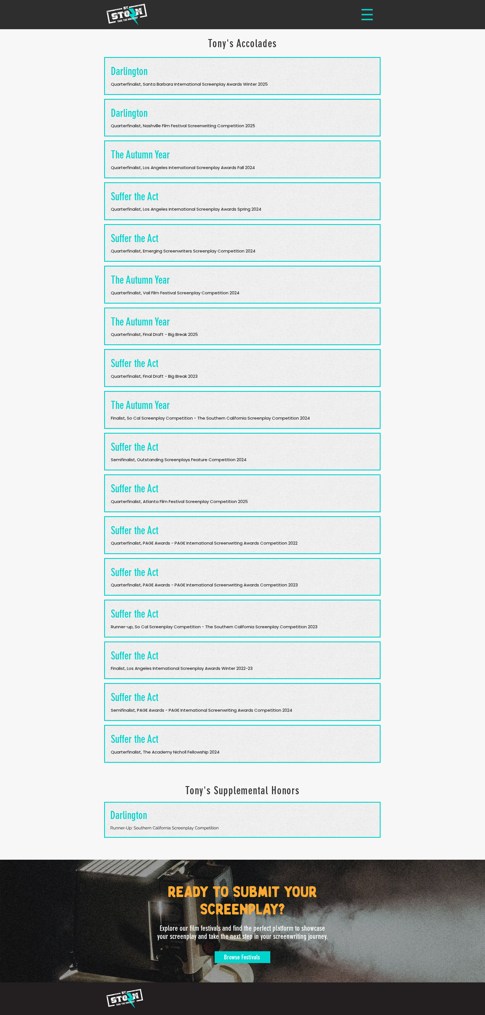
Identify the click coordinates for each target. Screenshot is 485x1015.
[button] (367, 14)
